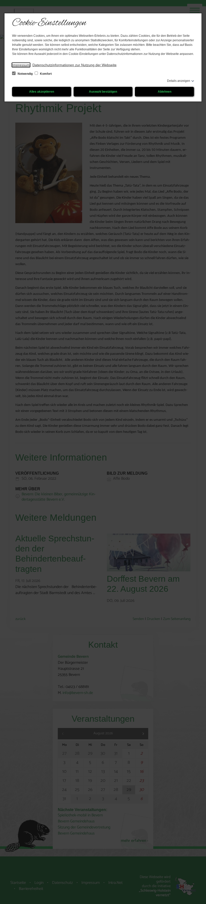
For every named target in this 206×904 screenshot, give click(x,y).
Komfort (45, 74)
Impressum (21, 65)
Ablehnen (164, 91)
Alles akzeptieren (41, 91)
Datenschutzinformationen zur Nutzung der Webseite (74, 65)
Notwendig (25, 74)
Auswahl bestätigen (103, 91)
